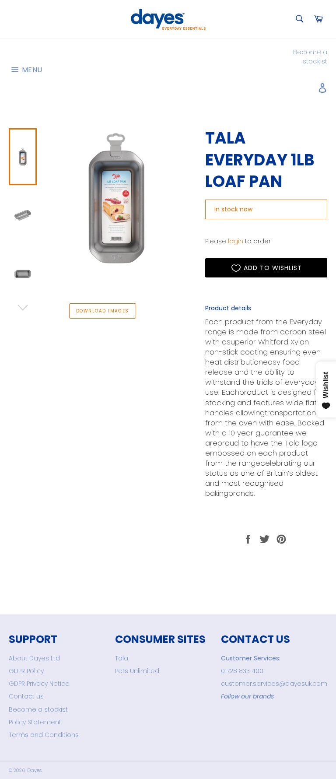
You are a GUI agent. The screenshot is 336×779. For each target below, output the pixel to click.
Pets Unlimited (137, 671)
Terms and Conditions (44, 734)
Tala (121, 658)
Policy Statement (35, 722)
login (235, 241)
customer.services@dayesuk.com (274, 683)
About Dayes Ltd (34, 658)
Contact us (26, 696)
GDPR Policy (26, 671)
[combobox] (299, 19)
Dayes (34, 770)
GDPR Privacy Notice (39, 683)
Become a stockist (310, 56)
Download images (102, 311)
